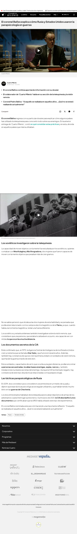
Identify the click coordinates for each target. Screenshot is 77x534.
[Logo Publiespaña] (38, 494)
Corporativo (7, 431)
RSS (73, 504)
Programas (6, 437)
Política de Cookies (55, 504)
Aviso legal (5, 504)
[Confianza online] (38, 526)
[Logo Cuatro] (62, 466)
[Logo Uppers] (15, 487)
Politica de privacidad (28, 504)
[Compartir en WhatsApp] (60, 111)
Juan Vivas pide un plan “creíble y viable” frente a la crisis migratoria (23, 10)
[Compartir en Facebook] (74, 111)
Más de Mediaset (9, 442)
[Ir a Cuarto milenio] (12, 14)
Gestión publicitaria (66, 504)
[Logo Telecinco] (38, 466)
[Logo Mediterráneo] (62, 494)
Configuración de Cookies (42, 504)
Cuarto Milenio (12, 82)
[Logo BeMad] (62, 480)
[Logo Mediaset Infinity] (15, 466)
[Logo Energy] (38, 480)
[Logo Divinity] (14, 473)
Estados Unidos (19, 414)
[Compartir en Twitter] (65, 111)
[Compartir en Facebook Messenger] (69, 111)
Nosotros (6, 426)
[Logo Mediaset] (38, 458)
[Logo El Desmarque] (38, 473)
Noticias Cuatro (8, 448)
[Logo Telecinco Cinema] (38, 488)
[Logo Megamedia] (39, 517)
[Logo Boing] (15, 480)
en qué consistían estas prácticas (45, 124)
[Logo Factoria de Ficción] (62, 473)
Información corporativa (15, 504)
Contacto (38, 507)
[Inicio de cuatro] (3, 15)
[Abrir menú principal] (74, 15)
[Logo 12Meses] (62, 487)
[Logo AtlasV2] (15, 495)
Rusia (10, 414)
